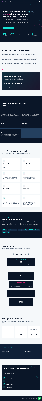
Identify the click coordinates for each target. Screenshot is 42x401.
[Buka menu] (39, 2)
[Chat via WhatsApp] (39, 398)
